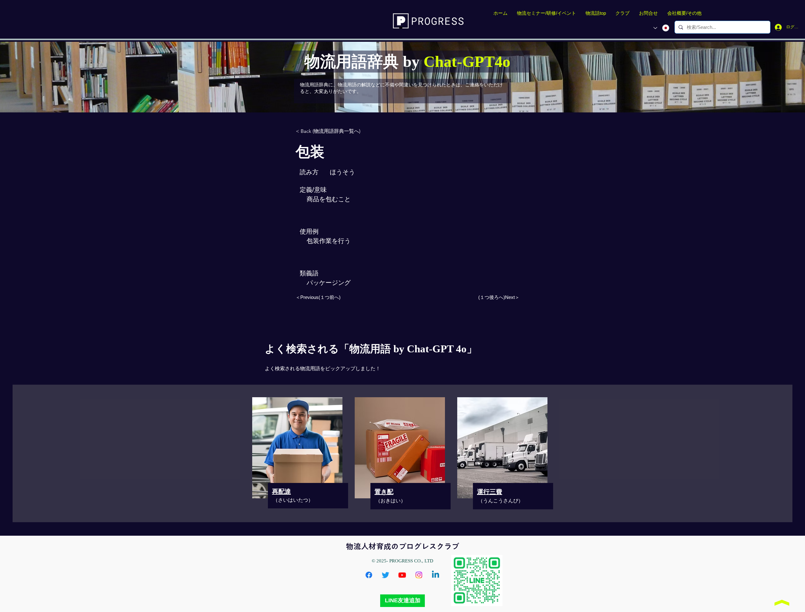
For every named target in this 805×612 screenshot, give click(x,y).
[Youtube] (402, 575)
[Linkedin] (435, 575)
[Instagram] (418, 575)
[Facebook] (368, 575)
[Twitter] (385, 575)
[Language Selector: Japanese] (661, 28)
